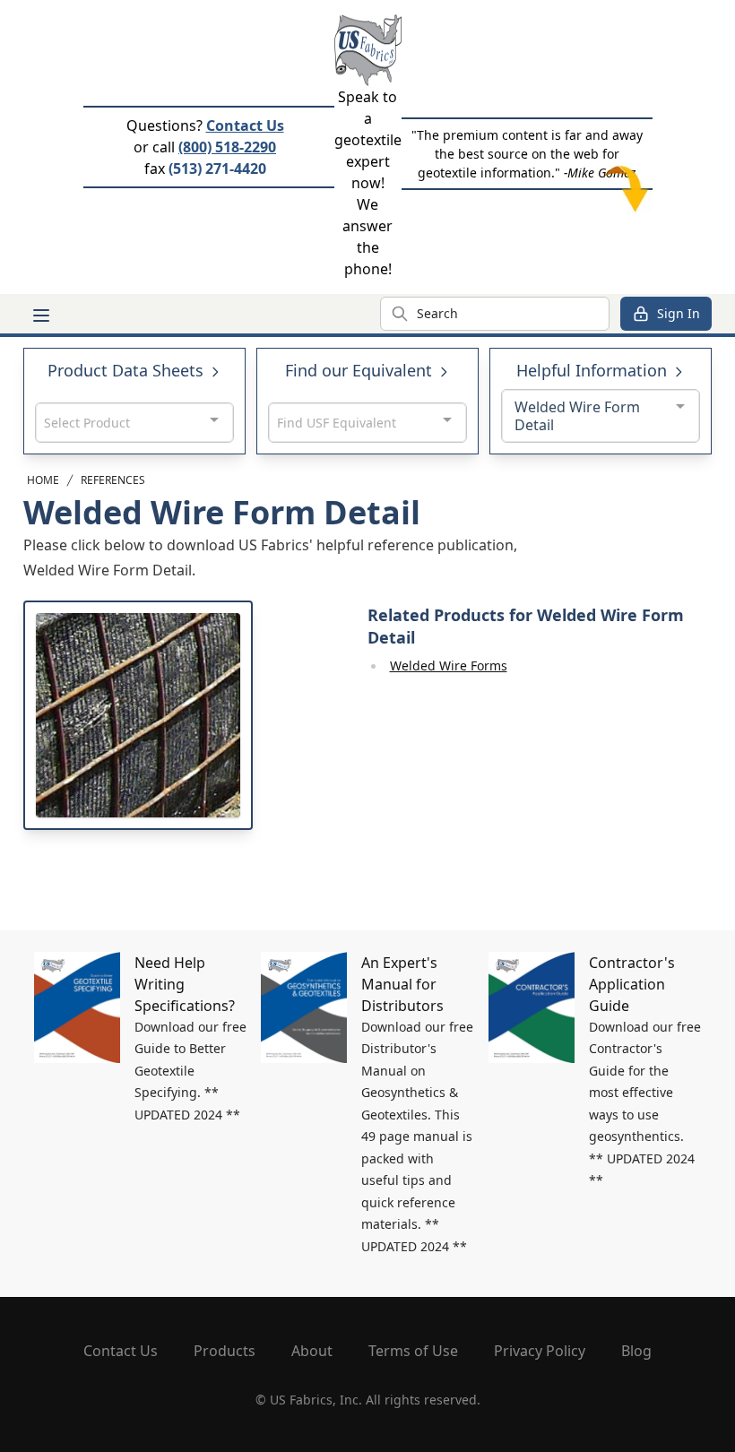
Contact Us (245, 125)
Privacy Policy (539, 1351)
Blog (636, 1351)
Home (43, 480)
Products (224, 1351)
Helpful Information (593, 370)
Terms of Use (413, 1351)
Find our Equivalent (361, 370)
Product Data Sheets (128, 370)
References (113, 480)
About (312, 1351)
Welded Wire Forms (448, 665)
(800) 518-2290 (227, 147)
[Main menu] (41, 315)
